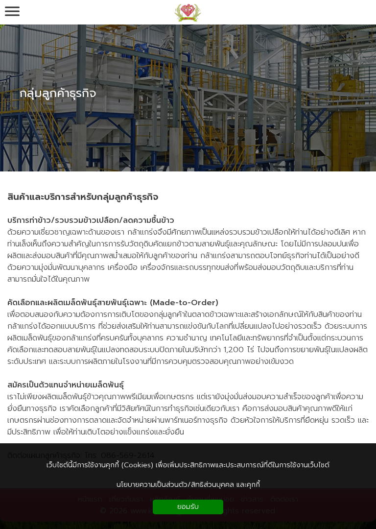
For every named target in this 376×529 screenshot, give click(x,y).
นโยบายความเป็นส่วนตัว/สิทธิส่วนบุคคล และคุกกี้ (188, 485)
